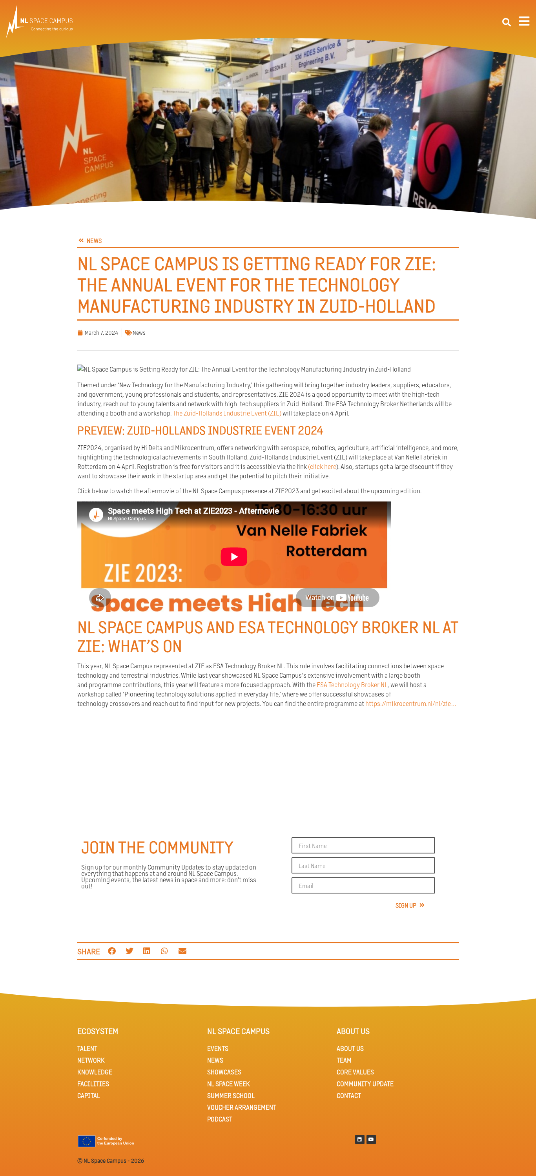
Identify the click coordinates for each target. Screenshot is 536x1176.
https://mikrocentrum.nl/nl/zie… (410, 703)
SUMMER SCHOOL (231, 1095)
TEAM (344, 1060)
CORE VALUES (355, 1072)
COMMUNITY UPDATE (365, 1083)
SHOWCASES (224, 1072)
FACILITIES (93, 1083)
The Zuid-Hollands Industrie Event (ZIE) (227, 413)
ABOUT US (350, 1048)
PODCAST (219, 1119)
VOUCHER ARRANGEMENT (241, 1107)
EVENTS (217, 1048)
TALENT (87, 1048)
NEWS (215, 1060)
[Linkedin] (360, 1139)
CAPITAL (88, 1095)
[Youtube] (371, 1139)
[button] (506, 22)
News (139, 332)
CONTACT (349, 1095)
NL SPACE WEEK (228, 1083)
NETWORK (91, 1060)
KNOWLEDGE (94, 1072)
